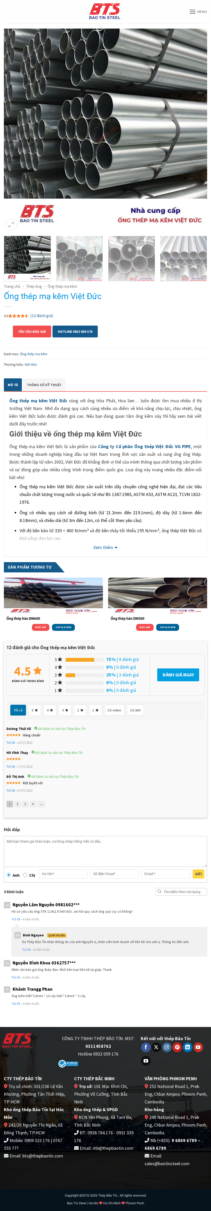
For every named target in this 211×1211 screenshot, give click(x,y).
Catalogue (64, 627)
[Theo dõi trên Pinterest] (177, 1047)
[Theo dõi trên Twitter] (156, 1047)
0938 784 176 (100, 1133)
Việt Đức (30, 364)
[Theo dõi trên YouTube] (198, 1047)
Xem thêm (103, 547)
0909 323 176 (37, 1140)
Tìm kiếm (159, 891)
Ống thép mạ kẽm (62, 286)
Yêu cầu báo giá (32, 331)
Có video (114, 710)
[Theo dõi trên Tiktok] (146, 1061)
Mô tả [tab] (13, 384)
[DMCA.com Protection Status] (112, 1064)
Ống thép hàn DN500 (127, 618)
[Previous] (14, 130)
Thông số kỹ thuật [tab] (44, 384)
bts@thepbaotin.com (42, 1156)
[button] (198, 12)
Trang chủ (12, 286)
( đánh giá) (41, 315)
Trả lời (10, 742)
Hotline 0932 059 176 (75, 331)
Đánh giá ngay (178, 675)
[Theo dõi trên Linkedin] (187, 1047)
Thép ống (34, 286)
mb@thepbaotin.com (113, 1148)
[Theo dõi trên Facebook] (146, 1047)
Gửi (198, 874)
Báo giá (40, 627)
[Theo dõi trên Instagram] (167, 1047)
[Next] (196, 130)
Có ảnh (135, 710)
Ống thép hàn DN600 (23, 618)
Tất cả (18, 710)
